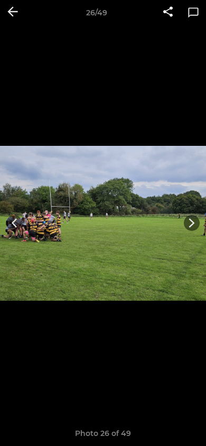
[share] (168, 12)
